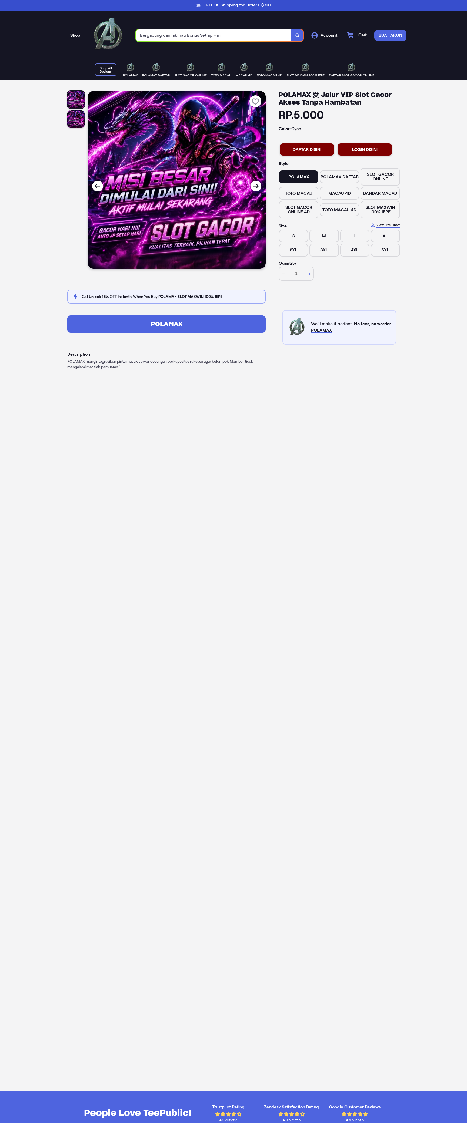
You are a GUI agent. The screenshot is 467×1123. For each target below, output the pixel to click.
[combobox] (214, 35)
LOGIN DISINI (365, 149)
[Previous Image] (97, 186)
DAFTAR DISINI (307, 149)
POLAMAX (167, 324)
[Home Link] (108, 35)
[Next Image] (256, 186)
